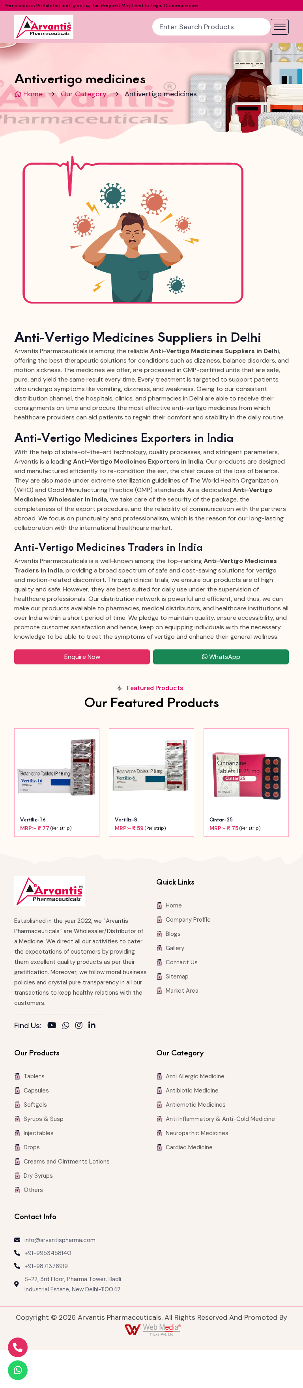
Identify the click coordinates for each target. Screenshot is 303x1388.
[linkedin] (91, 1025)
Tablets (34, 1076)
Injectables (39, 1133)
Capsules (36, 1090)
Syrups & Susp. (44, 1119)
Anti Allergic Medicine (195, 1076)
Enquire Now (82, 657)
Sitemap (177, 976)
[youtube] (51, 1025)
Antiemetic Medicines (196, 1105)
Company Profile (188, 920)
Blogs (173, 934)
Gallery (175, 948)
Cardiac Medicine (189, 1147)
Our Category (84, 94)
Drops (32, 1147)
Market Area (182, 991)
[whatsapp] (65, 1025)
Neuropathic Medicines (197, 1133)
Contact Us (182, 962)
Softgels (35, 1105)
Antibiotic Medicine (192, 1090)
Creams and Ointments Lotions (67, 1161)
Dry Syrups (38, 1176)
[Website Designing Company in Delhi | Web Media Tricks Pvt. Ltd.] (153, 1330)
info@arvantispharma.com (59, 1240)
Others (33, 1190)
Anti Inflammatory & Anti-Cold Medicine (220, 1119)
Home (32, 94)
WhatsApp (224, 657)
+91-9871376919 (46, 1266)
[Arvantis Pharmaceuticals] (43, 27)
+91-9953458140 (47, 1253)
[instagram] (78, 1025)
